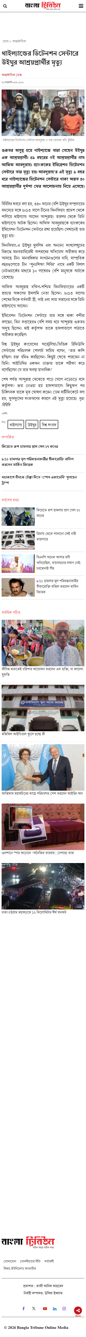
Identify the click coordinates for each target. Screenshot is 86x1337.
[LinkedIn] (54, 1309)
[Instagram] (64, 1309)
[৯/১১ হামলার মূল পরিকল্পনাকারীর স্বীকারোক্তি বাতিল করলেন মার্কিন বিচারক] (43, 465)
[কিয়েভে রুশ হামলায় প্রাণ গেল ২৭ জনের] (43, 449)
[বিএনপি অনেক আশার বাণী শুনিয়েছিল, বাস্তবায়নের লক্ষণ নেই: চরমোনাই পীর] (43, 564)
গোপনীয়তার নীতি (30, 1261)
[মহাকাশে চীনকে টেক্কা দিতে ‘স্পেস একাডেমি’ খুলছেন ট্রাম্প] (43, 483)
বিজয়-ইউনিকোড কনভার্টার (20, 1268)
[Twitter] (34, 1309)
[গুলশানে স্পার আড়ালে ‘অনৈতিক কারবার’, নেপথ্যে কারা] (43, 832)
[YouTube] (45, 1309)
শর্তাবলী (49, 1261)
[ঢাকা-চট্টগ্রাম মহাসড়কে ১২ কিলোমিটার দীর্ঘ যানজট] (43, 890)
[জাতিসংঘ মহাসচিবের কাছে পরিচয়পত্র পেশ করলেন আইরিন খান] (43, 772)
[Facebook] (23, 1309)
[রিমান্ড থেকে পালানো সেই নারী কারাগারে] (43, 541)
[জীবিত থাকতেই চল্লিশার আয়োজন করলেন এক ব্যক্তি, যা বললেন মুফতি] (43, 651)
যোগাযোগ (10, 1261)
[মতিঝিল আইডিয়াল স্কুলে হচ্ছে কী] (43, 713)
